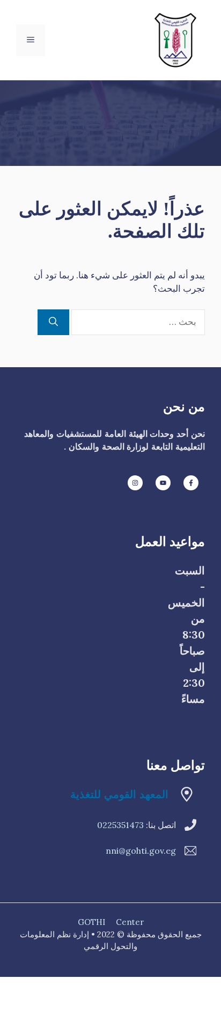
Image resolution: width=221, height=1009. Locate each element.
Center (130, 922)
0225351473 (120, 825)
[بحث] (53, 322)
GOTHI (91, 922)
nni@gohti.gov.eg (141, 850)
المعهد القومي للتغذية (119, 794)
